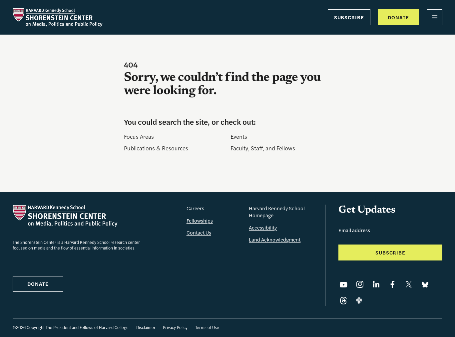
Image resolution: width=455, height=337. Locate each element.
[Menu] (434, 17)
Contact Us (199, 232)
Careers (195, 208)
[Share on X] (409, 284)
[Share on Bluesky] (425, 284)
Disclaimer (146, 327)
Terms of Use (207, 327)
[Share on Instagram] (360, 284)
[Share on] (359, 301)
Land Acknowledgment (274, 239)
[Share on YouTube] (343, 284)
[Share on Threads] (343, 301)
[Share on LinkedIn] (376, 284)
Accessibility (263, 227)
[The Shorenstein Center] (58, 17)
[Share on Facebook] (392, 284)
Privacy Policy (175, 327)
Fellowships (200, 220)
